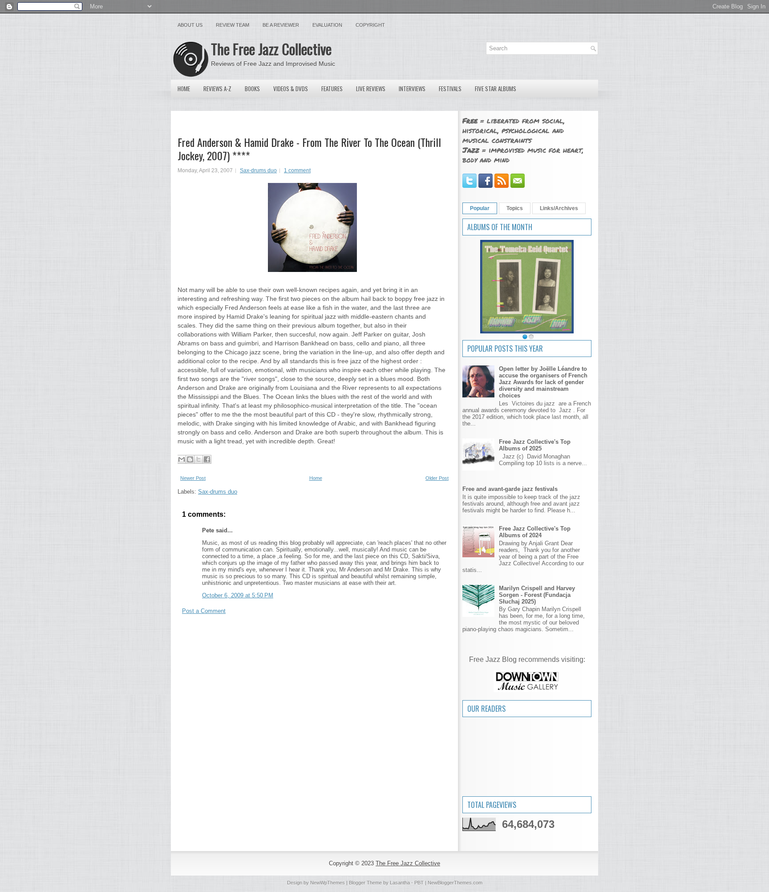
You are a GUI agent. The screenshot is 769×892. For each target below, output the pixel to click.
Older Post (437, 478)
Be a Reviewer (281, 25)
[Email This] (181, 459)
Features (332, 88)
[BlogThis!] (190, 459)
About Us (190, 25)
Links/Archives (559, 208)
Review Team (232, 25)
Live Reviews (370, 88)
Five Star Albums (495, 88)
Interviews (412, 88)
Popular (480, 208)
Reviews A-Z (217, 88)
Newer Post (193, 478)
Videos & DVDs (290, 88)
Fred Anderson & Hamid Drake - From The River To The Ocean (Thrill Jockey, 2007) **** (309, 148)
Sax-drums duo (258, 170)
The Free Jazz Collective (271, 48)
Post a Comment (204, 611)
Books (252, 88)
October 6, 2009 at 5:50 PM (237, 595)
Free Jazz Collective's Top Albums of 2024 (535, 532)
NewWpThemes (327, 882)
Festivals (450, 88)
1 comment (297, 170)
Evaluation (327, 25)
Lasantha (400, 882)
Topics (514, 208)
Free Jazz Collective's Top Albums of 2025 (535, 445)
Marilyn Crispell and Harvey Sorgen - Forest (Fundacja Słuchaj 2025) (537, 595)
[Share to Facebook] (206, 459)
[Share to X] (198, 459)
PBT (419, 882)
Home (184, 88)
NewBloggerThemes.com (455, 882)
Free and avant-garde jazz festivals (510, 489)
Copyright (370, 25)
